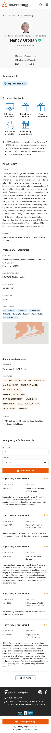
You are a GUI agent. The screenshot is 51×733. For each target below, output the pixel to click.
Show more (25, 678)
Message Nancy (28, 721)
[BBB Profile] (28, 713)
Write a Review (27, 470)
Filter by (6, 447)
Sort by (5, 458)
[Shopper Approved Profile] (20, 713)
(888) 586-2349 (14, 698)
